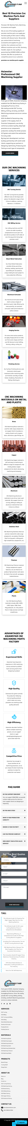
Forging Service (14, 330)
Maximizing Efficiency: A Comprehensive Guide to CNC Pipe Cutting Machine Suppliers (14, 935)
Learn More (10, 153)
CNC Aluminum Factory (6, 1098)
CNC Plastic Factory (5, 1093)
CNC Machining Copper (6, 1041)
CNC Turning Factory (6, 1083)
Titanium (14, 560)
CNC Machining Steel (6, 1046)
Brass (14, 421)
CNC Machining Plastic (6, 1053)
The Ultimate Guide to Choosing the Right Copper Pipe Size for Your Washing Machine (14, 920)
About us (3, 1076)
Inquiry (22, 1122)
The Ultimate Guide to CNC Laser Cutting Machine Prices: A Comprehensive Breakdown (13, 928)
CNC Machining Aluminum (7, 1043)
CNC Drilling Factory (5, 1091)
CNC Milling (3, 1015)
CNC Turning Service (14, 189)
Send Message (14, 905)
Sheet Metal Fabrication (14, 259)
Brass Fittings (4, 1062)
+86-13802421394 (8, 1110)
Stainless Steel (14, 527)
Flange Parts (4, 1067)
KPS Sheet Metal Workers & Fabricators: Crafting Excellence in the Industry (14, 964)
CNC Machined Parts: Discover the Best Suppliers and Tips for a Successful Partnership (14, 949)
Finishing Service (14, 364)
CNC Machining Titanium (7, 1051)
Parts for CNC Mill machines (14, 970)
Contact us (3, 1081)
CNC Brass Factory (5, 1088)
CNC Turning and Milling (6, 1017)
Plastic (14, 596)
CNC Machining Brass (6, 1038)
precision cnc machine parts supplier (12, 60)
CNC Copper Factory (5, 1096)
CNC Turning (4, 1012)
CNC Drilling (4, 1019)
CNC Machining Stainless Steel (8, 1048)
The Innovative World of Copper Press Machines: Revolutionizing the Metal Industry (14, 957)
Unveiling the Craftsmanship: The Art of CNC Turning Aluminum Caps (14, 942)
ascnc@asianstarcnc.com (10, 1107)
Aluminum (14, 491)
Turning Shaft (4, 1065)
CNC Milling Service (14, 223)
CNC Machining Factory (6, 1086)
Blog (2, 1079)
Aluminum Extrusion (14, 295)
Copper (14, 455)
